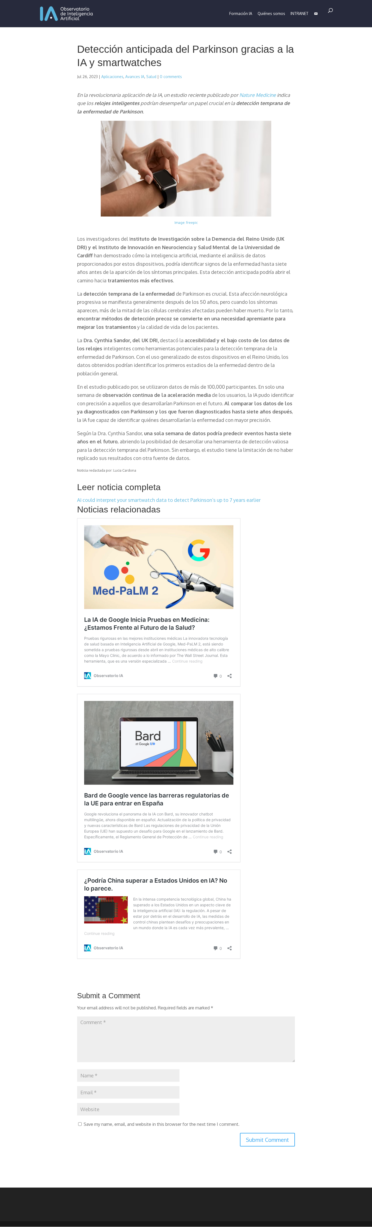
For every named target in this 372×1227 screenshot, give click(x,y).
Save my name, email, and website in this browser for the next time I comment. (161, 1124)
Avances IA (134, 76)
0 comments (171, 76)
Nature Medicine (257, 95)
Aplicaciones (112, 76)
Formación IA (240, 13)
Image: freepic (186, 222)
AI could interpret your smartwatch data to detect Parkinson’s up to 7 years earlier (169, 500)
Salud (151, 76)
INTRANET (300, 13)
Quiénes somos (271, 13)
